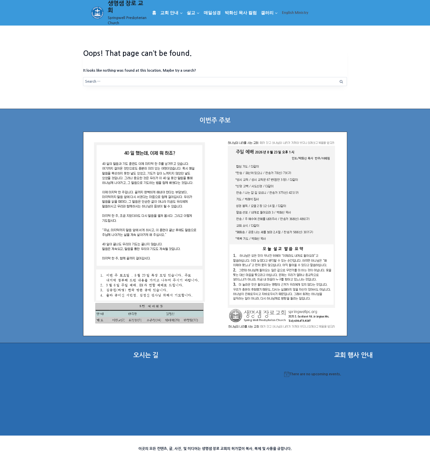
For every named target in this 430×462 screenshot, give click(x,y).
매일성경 (212, 12)
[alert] (353, 374)
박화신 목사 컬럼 (241, 12)
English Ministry (295, 12)
